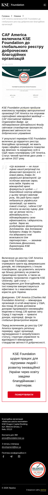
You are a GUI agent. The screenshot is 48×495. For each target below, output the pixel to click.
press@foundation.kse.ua (13, 438)
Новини (17, 16)
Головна (6, 16)
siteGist (43, 490)
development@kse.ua (11, 447)
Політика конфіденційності (14, 453)
